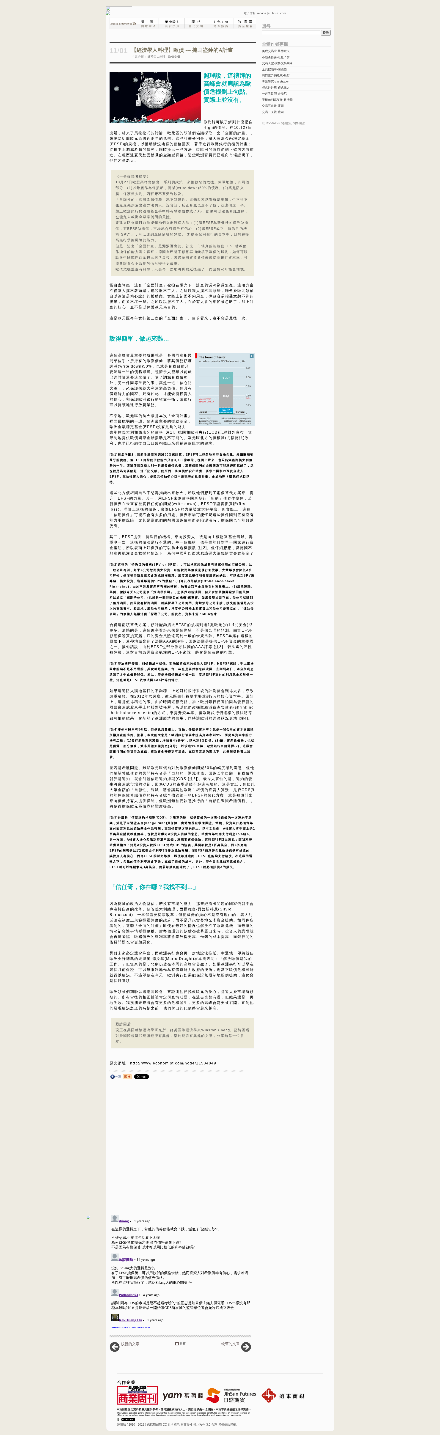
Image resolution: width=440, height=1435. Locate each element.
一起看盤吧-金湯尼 (274, 93)
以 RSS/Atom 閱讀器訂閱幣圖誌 (283, 123)
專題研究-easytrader (275, 81)
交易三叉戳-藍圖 (273, 112)
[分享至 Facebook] (115, 1078)
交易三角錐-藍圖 (273, 105)
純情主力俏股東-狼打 (276, 75)
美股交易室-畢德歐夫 (276, 51)
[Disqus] (182, 1149)
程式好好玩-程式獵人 (276, 87)
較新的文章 (130, 1344)
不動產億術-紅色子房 (276, 57)
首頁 (183, 1343)
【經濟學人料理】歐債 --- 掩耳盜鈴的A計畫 (182, 50)
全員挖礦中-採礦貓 (274, 69)
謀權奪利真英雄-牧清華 (277, 100)
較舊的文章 (230, 1344)
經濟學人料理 (156, 56)
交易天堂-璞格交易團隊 (277, 63)
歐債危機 (174, 56)
